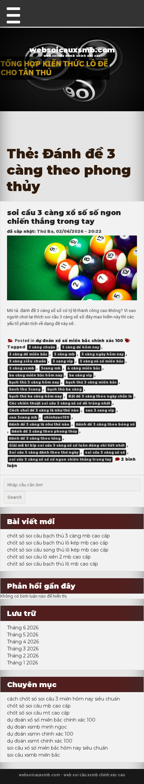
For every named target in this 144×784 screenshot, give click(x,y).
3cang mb (51, 368)
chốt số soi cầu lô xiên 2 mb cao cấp (49, 557)
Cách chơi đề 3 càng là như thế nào (44, 410)
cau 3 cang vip (99, 410)
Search (14, 497)
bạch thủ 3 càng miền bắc (91, 382)
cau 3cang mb (23, 417)
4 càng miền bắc (83, 368)
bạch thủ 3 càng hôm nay (34, 382)
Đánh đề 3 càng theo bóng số (105, 424)
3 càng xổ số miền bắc (101, 361)
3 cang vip (63, 361)
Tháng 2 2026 (23, 656)
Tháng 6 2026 (23, 628)
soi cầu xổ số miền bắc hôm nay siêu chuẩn (57, 748)
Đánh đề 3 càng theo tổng (35, 438)
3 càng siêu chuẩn (27, 361)
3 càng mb (64, 354)
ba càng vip (80, 375)
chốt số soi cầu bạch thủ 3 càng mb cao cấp (58, 536)
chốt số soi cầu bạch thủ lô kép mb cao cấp (57, 543)
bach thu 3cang (25, 389)
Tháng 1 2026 (22, 663)
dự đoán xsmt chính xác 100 (39, 741)
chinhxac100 (56, 417)
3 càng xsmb (21, 368)
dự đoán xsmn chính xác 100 (40, 734)
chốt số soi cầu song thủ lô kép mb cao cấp (58, 550)
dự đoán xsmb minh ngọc (37, 727)
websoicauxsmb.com (72, 49)
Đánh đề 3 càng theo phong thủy (44, 431)
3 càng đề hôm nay (80, 347)
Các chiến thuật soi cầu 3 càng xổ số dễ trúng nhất (59, 403)
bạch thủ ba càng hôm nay (35, 396)
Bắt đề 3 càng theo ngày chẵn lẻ (100, 396)
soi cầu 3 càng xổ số (105, 452)
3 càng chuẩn (41, 347)
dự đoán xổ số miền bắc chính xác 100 (79, 340)
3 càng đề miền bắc (28, 354)
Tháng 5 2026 (22, 635)
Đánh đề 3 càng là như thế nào (39, 424)
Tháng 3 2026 (23, 649)
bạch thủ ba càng (64, 389)
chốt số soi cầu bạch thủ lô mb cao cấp (52, 564)
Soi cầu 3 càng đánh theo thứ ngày (43, 452)
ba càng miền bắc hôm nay (35, 375)
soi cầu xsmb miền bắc (33, 755)
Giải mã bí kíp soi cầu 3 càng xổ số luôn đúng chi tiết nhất (67, 445)
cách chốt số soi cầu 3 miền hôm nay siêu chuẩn (63, 699)
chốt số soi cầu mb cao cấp (39, 706)
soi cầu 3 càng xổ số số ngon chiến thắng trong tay (64, 216)
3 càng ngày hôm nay (102, 354)
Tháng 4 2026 (23, 642)
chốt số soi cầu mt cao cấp (38, 713)
